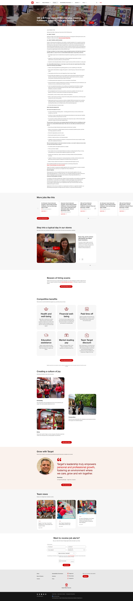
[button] (95, 208)
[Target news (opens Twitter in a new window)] (37, 594)
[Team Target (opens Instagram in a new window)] (41, 594)
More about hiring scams (66, 286)
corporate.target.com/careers (67, 282)
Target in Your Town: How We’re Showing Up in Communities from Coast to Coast (45, 524)
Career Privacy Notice (71, 555)
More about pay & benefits (66, 360)
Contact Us (71, 578)
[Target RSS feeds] (45, 594)
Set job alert (66, 565)
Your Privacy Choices (56, 596)
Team (39, 521)
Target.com (71, 573)
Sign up (85, 576)
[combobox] (76, 550)
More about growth (66, 484)
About (37, 2)
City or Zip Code (70, 548)
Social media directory (40, 596)
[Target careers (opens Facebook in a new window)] (39, 594)
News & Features (45, 2)
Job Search (48, 9)
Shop (101, 2)
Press (84, 2)
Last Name (70, 546)
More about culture (66, 442)
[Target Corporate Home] (32, 2)
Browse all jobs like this (42, 218)
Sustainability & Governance (65, 2)
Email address (51, 549)
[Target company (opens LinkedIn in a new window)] (43, 594)
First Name (50, 546)
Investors (77, 2)
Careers (54, 2)
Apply (91, 22)
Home (38, 9)
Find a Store (71, 575)
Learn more (43, 211)
